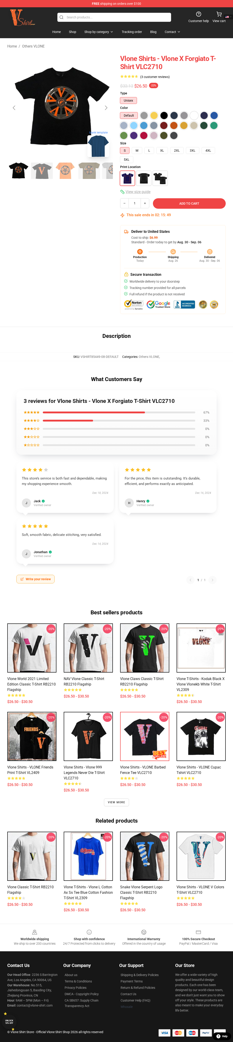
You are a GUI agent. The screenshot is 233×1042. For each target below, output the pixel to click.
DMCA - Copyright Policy (82, 994)
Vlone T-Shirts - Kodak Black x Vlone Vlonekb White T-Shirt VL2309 (201, 684)
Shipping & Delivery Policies (140, 975)
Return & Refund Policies (138, 987)
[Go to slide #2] (42, 171)
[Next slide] (106, 108)
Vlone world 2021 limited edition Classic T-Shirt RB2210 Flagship (31, 684)
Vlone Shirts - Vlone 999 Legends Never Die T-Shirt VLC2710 (84, 772)
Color (124, 108)
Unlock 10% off (9, 1021)
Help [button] (225, 1036)
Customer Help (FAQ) (135, 1000)
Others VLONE (33, 46)
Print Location (130, 167)
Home (12, 46)
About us (71, 975)
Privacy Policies (75, 987)
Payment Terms (132, 981)
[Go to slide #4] (89, 171)
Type (123, 93)
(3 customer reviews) (155, 77)
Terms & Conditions (78, 981)
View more (116, 802)
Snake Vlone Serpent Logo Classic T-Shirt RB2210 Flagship (141, 892)
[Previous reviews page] (190, 580)
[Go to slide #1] (18, 171)
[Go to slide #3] (65, 171)
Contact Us (128, 994)
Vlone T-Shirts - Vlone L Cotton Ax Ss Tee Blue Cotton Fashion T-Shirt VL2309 (88, 892)
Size (123, 143)
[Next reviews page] (212, 580)
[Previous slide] (14, 108)
